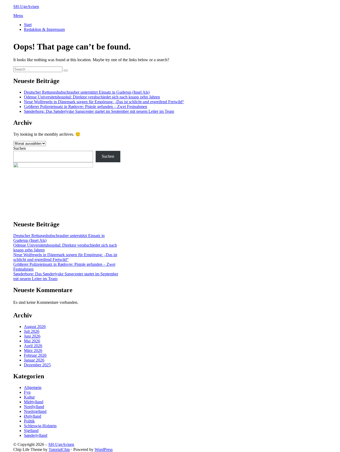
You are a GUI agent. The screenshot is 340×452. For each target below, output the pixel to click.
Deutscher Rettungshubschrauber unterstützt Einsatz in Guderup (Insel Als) (87, 92)
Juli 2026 (31, 331)
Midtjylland (33, 402)
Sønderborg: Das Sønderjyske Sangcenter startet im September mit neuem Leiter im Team (99, 111)
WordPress (104, 449)
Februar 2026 (35, 355)
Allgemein (32, 387)
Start (28, 24)
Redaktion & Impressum (44, 29)
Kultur (29, 397)
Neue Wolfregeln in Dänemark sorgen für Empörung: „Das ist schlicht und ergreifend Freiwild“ (104, 101)
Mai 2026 (32, 341)
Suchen (19, 148)
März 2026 (33, 350)
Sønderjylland (35, 435)
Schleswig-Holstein (40, 426)
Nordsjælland (35, 411)
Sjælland (31, 430)
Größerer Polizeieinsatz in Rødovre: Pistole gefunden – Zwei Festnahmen (85, 106)
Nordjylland (34, 406)
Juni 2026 (32, 336)
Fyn (27, 392)
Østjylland (32, 416)
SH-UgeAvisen (26, 6)
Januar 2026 (34, 360)
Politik (29, 421)
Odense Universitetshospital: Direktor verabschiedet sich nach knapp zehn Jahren (92, 97)
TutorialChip (59, 449)
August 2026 (35, 326)
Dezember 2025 (37, 365)
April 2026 (33, 345)
